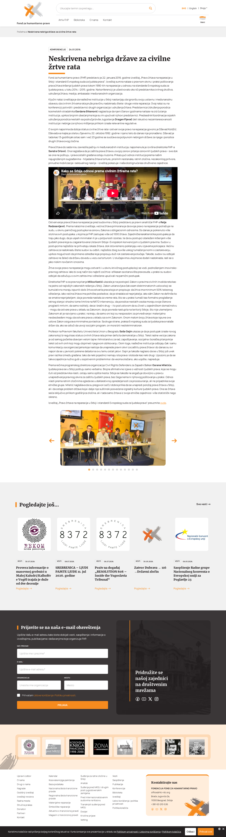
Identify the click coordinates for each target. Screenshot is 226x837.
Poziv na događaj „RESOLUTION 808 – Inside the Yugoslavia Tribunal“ (111, 573)
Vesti (20, 561)
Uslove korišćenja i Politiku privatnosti (54, 695)
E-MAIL (20, 662)
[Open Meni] (202, 20)
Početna (21, 31)
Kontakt (107, 20)
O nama (94, 20)
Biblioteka (79, 20)
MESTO (67, 678)
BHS (184, 8)
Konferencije (58, 49)
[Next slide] (174, 441)
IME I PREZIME (23, 646)
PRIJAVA (63, 705)
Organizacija (23, 678)
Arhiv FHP (64, 20)
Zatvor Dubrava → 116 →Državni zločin (150, 569)
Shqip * (203, 8)
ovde (163, 403)
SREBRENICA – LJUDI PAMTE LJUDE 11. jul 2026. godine (71, 571)
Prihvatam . (49, 695)
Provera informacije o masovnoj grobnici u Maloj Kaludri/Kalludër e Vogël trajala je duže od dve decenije (33, 575)
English (193, 8)
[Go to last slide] (51, 441)
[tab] (89, 470)
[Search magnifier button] (150, 8)
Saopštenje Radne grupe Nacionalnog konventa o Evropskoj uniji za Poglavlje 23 (192, 573)
